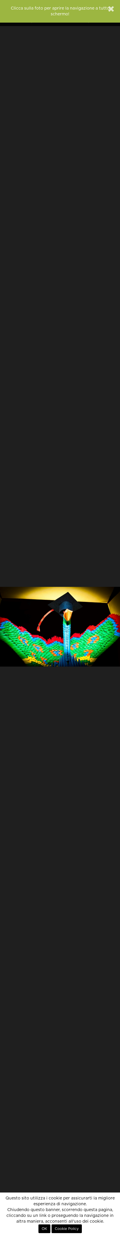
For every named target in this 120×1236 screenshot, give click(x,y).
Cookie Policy (67, 1228)
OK (44, 1228)
